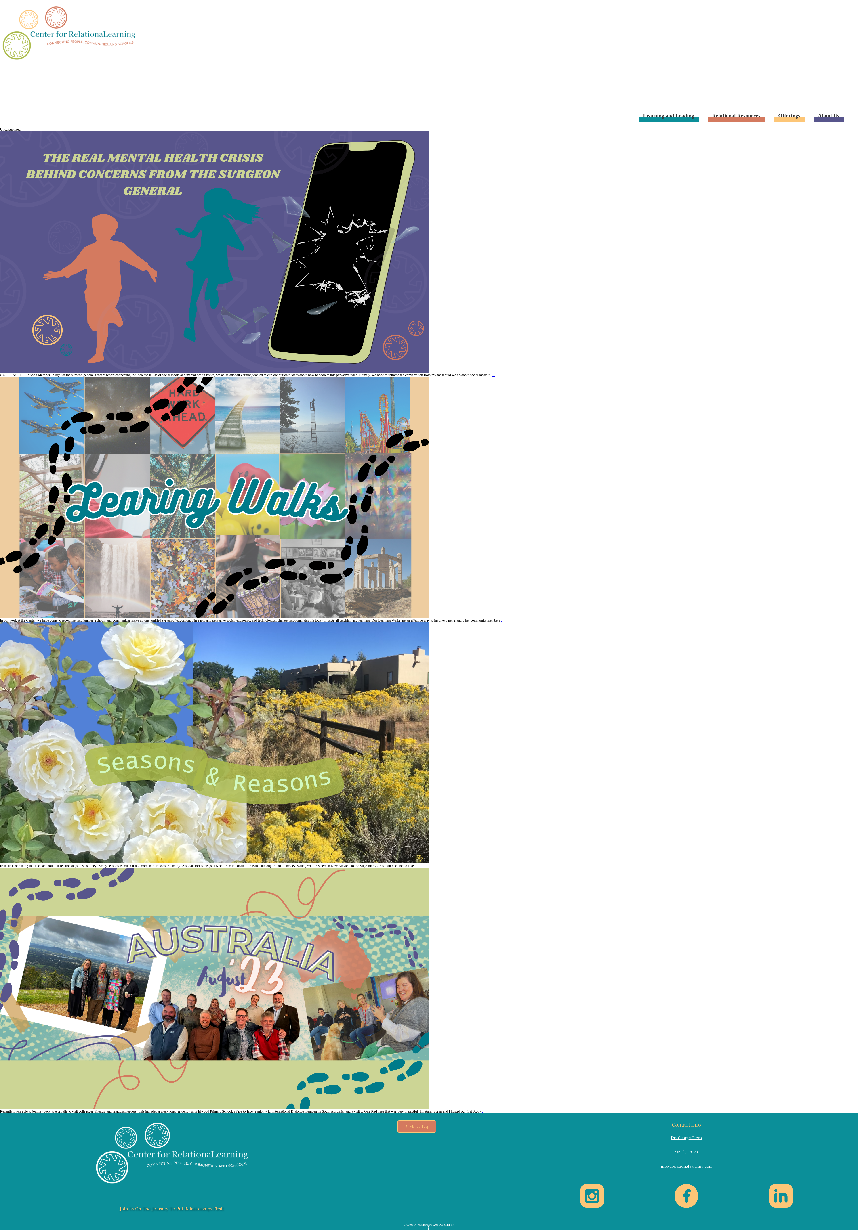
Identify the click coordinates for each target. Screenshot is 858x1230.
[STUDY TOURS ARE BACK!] (214, 1108)
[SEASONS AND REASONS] (214, 862)
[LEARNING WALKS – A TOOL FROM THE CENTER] (214, 617)
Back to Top (416, 1126)
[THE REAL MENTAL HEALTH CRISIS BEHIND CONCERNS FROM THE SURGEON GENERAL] (214, 371)
